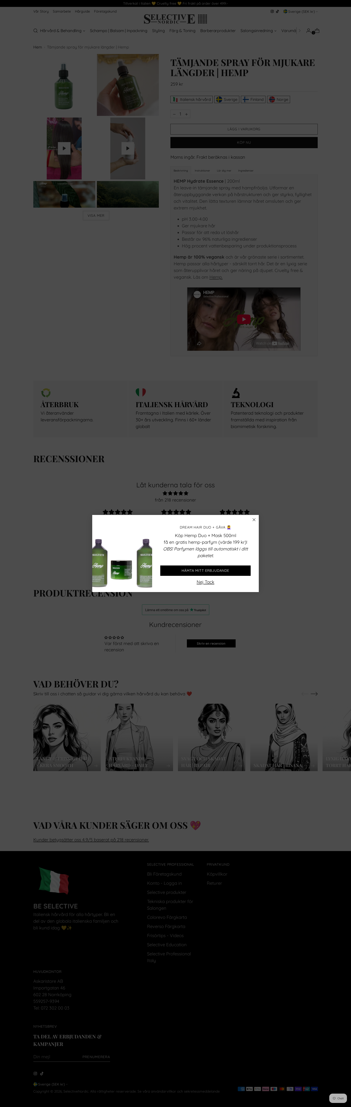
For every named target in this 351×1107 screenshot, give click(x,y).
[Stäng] (254, 520)
